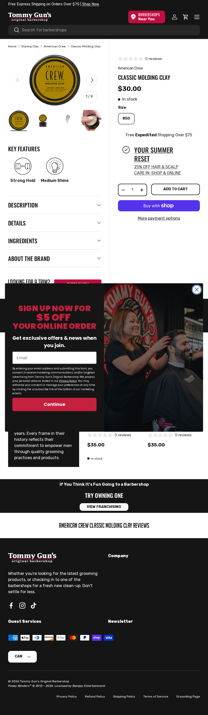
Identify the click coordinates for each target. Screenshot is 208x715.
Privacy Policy (68, 381)
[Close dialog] (197, 289)
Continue (54, 404)
